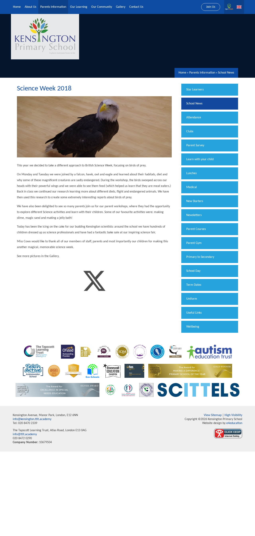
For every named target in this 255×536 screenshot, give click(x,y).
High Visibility (233, 415)
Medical (191, 187)
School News (226, 72)
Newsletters (194, 215)
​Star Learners (195, 89)
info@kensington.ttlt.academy (32, 419)
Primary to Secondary (200, 257)
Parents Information (202, 72)
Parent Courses (196, 229)
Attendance (193, 117)
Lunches (191, 173)
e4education (234, 423)
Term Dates (193, 285)
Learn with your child (200, 159)
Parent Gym (194, 243)
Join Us (210, 7)
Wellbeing (192, 326)
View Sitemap (213, 415)
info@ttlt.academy (25, 434)
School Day (193, 271)
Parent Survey (195, 145)
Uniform (191, 298)
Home (182, 72)
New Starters (194, 201)
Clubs (189, 131)
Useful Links (194, 312)
